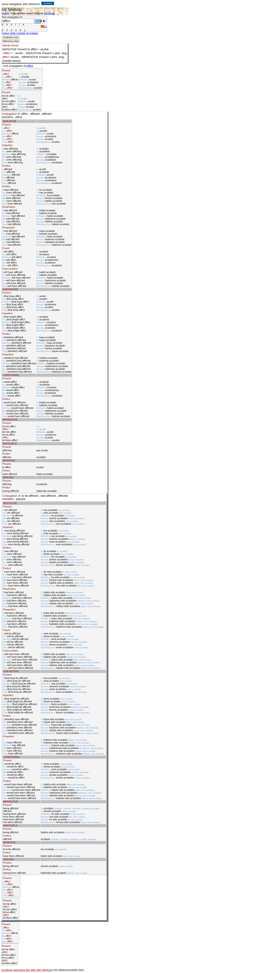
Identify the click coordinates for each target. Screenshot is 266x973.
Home (5, 13)
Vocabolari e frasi (10, 37)
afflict (30, 65)
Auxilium (49, 13)
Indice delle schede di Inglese (20, 33)
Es (45, 26)
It (44, 21)
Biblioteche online (11, 41)
